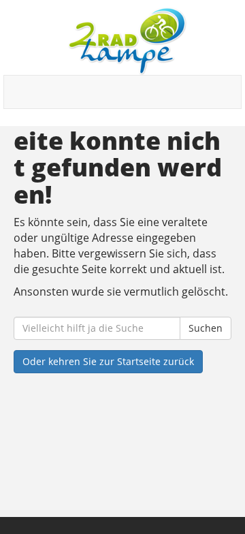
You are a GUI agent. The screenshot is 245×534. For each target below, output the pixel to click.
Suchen (206, 327)
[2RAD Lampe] (128, 41)
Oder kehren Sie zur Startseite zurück (108, 361)
